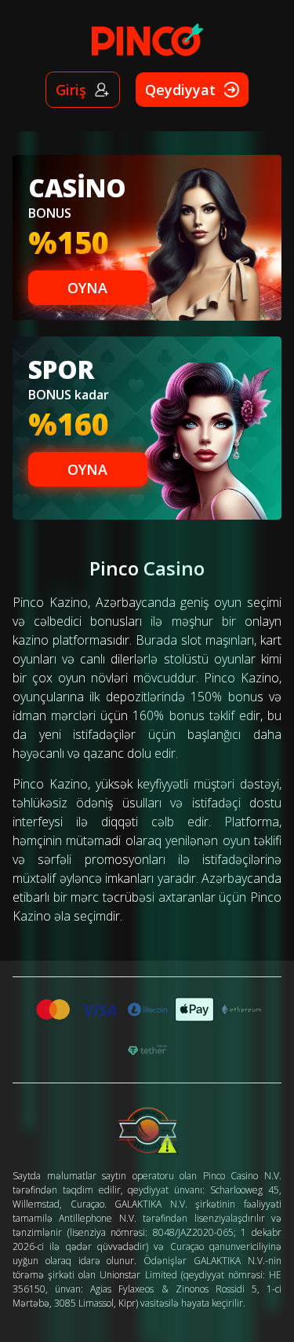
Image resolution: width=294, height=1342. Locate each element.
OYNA (87, 287)
